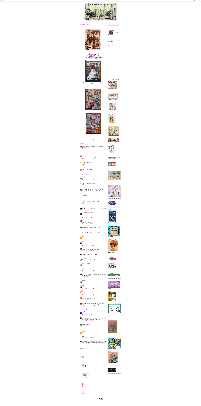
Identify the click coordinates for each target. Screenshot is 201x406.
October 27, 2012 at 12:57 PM (88, 250)
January (83, 388)
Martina (83, 316)
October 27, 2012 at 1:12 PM (88, 255)
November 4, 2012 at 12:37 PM (88, 346)
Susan (83, 247)
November (83, 366)
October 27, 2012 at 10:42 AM (88, 228)
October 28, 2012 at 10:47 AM (88, 314)
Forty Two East (84, 323)
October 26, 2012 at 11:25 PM (88, 152)
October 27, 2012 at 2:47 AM (88, 174)
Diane (83, 285)
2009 (82, 392)
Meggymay (84, 272)
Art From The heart (85, 181)
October (83, 367)
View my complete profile (112, 42)
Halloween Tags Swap (85, 372)
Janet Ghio (83, 176)
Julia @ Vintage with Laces (86, 145)
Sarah (83, 226)
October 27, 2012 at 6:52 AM (88, 179)
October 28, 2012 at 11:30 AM (88, 320)
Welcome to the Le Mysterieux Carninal (87, 377)
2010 (82, 391)
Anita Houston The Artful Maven (87, 212)
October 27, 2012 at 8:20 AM (88, 204)
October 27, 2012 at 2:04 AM (88, 165)
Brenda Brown (84, 302)
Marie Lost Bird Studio (85, 263)
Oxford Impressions (93, 56)
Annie (83, 154)
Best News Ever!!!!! (84, 374)
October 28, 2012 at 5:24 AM (88, 299)
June (82, 383)
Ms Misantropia (84, 296)
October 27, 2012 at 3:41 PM (88, 283)
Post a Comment (82, 348)
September (83, 379)
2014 (82, 362)
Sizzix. (99, 58)
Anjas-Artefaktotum (85, 311)
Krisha (83, 207)
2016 (82, 359)
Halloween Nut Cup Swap (85, 375)
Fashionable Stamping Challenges (93, 54)
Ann (83, 280)
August (83, 381)
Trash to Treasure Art (100, 5)
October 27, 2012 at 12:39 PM (88, 245)
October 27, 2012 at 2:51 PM (88, 270)
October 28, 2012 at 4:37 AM (88, 294)
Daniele (83, 241)
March (83, 386)
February (83, 387)
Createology (84, 258)
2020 (82, 356)
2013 (82, 363)
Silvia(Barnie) (84, 219)
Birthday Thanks (84, 369)
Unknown (83, 160)
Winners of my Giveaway (85, 376)
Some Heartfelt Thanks (85, 378)
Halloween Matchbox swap (85, 373)
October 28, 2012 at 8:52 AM (88, 309)
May (82, 384)
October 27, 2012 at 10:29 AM (88, 223)
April (83, 385)
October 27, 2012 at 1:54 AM (88, 158)
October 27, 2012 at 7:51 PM (88, 288)
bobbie (83, 236)
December (83, 365)
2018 (82, 357)
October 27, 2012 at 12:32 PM (88, 239)
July (82, 382)
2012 (82, 364)
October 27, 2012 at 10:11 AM (88, 217)
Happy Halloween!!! (84, 368)
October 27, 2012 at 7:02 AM (88, 185)
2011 (82, 389)
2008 (82, 393)
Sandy (83, 168)
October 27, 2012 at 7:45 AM (88, 193)
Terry (83, 188)
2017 (82, 358)
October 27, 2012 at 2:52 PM (88, 277)
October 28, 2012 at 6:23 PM (88, 329)
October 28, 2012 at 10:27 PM (88, 337)
